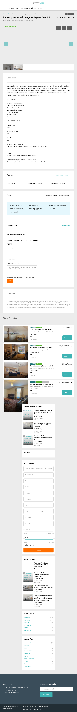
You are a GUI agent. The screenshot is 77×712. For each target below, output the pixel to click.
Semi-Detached (29, 659)
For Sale (26, 623)
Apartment (27, 643)
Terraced (27, 664)
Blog (31, 706)
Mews (26, 656)
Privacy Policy (27, 709)
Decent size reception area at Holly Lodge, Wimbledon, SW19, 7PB (52, 366)
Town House (28, 666)
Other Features (29, 545)
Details (66, 338)
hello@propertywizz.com (12, 692)
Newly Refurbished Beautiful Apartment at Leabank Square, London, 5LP (43, 424)
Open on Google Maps (62, 175)
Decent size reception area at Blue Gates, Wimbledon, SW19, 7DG (43, 412)
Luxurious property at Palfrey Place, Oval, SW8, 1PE (47, 329)
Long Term (45, 382)
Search (39, 550)
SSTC (26, 628)
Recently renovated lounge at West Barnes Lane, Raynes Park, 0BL (52, 348)
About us (25, 706)
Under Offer (28, 630)
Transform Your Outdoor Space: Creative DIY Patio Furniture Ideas (41, 564)
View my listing (66, 225)
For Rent (39, 327)
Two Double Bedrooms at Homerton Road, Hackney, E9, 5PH (43, 437)
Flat (25, 648)
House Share (28, 651)
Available (32, 327)
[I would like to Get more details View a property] (13, 263)
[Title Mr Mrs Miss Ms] (9, 244)
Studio (26, 661)
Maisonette (27, 653)
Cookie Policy (37, 709)
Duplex (26, 645)
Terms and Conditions (41, 706)
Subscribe (46, 694)
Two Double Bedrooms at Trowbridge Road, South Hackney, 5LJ (41, 574)
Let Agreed (27, 625)
